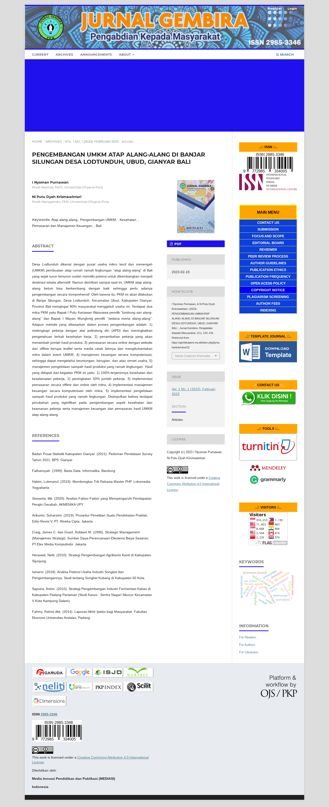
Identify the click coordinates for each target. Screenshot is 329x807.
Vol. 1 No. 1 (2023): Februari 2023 (91, 141)
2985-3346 (49, 714)
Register (275, 8)
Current (40, 54)
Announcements (96, 54)
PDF (177, 244)
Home (37, 141)
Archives (64, 54)
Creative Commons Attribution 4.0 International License (193, 484)
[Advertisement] (164, 95)
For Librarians (248, 652)
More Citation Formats (192, 356)
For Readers (247, 637)
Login (292, 8)
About (125, 54)
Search (286, 54)
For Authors (247, 645)
